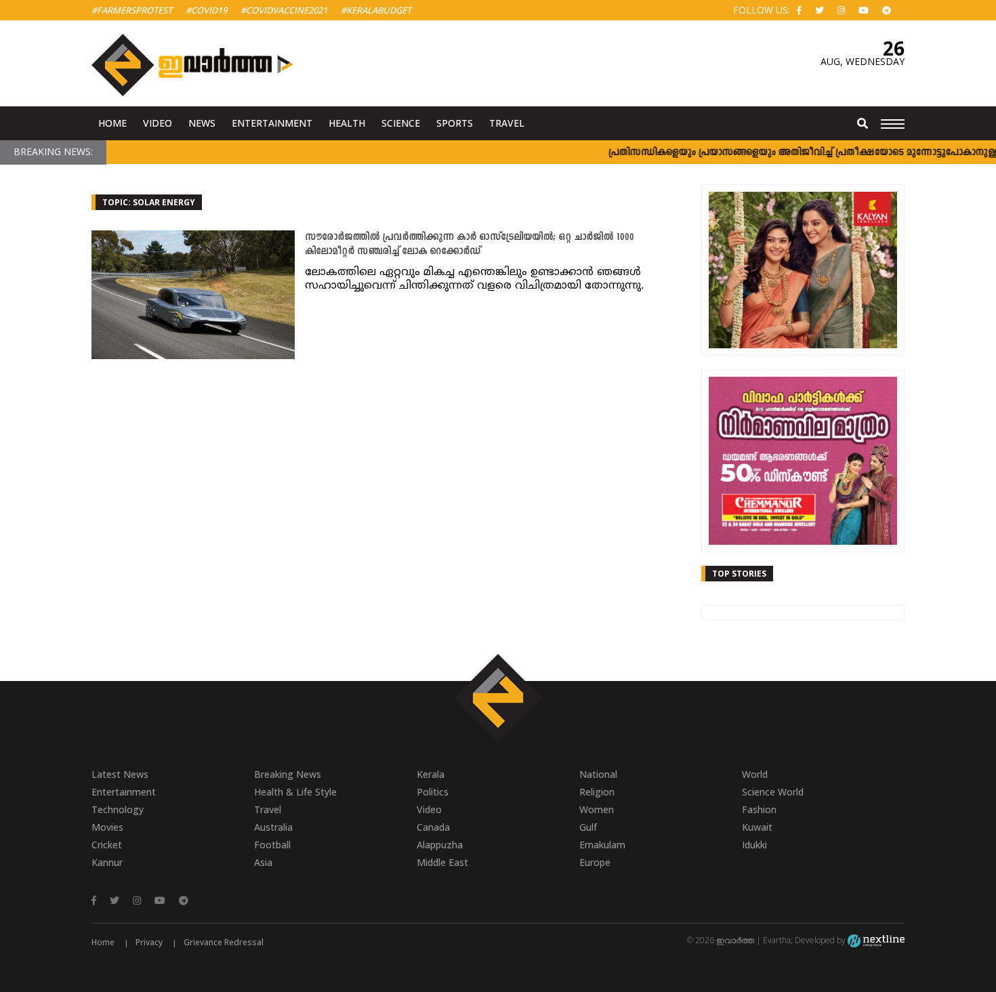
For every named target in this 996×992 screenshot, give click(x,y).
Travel (506, 123)
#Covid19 (206, 10)
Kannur (107, 862)
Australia (273, 827)
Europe (594, 862)
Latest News (119, 774)
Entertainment (272, 123)
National (598, 774)
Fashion (759, 809)
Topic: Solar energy (148, 202)
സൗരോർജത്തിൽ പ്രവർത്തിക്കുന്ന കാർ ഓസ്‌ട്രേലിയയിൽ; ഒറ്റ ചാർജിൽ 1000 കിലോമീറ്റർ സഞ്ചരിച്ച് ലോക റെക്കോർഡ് (469, 244)
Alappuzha (440, 844)
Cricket (106, 844)
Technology (117, 809)
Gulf (588, 827)
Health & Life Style (295, 791)
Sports (454, 123)
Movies (107, 827)
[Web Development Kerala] (876, 940)
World (755, 774)
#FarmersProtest (131, 10)
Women (596, 809)
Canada (433, 827)
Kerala (430, 774)
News (201, 123)
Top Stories (739, 573)
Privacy (149, 942)
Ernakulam (602, 844)
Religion (597, 791)
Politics (433, 791)
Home (112, 123)
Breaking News (287, 774)
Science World (773, 791)
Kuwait (757, 827)
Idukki (754, 844)
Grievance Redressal (224, 942)
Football (272, 844)
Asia (263, 862)
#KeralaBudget (376, 10)
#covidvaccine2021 (284, 10)
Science (400, 123)
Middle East (442, 862)
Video (157, 123)
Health (347, 123)
